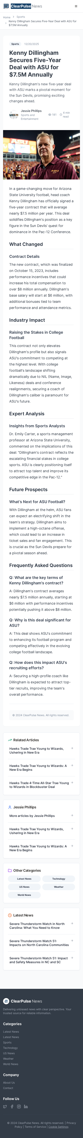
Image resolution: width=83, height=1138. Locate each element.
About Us (9, 1082)
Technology (10, 1047)
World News (10, 1064)
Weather (8, 1058)
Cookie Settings (58, 1126)
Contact (8, 1088)
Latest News (11, 1031)
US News (9, 1053)
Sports (7, 1042)
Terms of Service (35, 1126)
